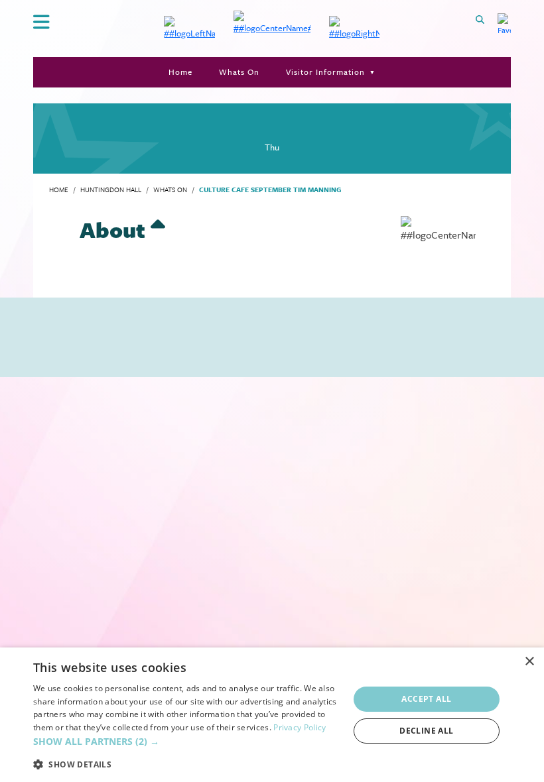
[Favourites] (504, 27)
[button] (186, 741)
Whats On (239, 72)
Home (180, 72)
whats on (170, 189)
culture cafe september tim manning (270, 189)
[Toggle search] (480, 19)
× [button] (529, 662)
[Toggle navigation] (41, 22)
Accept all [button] (426, 698)
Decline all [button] (426, 730)
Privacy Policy (299, 727)
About (115, 230)
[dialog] (272, 714)
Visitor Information (325, 72)
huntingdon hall (110, 189)
